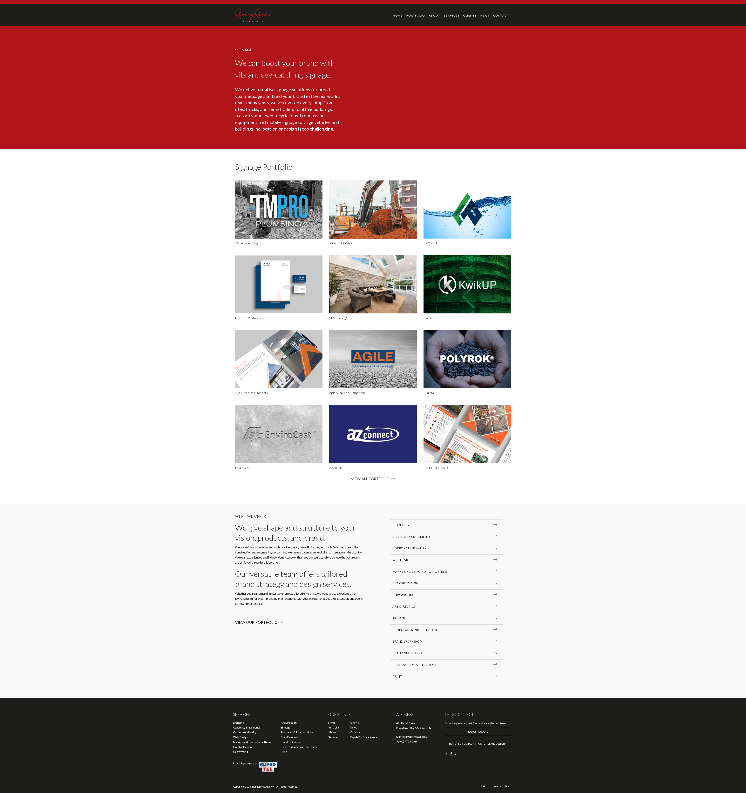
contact (501, 15)
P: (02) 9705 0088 (407, 741)
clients (470, 15)
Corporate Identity (244, 732)
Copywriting (240, 751)
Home (397, 15)
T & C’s (485, 786)
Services (451, 15)
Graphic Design (242, 747)
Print (284, 751)
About (434, 15)
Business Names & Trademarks (299, 747)
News (353, 727)
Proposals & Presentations (297, 732)
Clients (354, 722)
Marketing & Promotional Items (252, 742)
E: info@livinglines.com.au (411, 736)
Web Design (240, 737)
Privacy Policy (500, 786)
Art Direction (289, 722)
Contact (355, 732)
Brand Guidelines (291, 742)
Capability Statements (246, 727)
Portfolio (415, 15)
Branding (238, 722)
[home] (262, 15)
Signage (285, 727)
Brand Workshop (291, 737)
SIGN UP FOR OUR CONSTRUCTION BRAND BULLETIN (477, 743)
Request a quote (477, 731)
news (484, 15)
